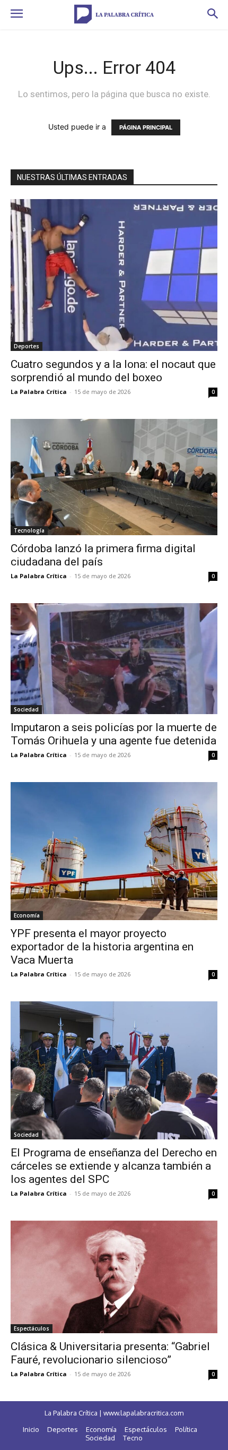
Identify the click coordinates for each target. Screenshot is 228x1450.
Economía (27, 915)
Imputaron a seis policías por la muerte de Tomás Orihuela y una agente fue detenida (114, 734)
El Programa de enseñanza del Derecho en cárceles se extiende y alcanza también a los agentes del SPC (114, 1166)
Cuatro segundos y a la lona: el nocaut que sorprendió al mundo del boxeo (113, 371)
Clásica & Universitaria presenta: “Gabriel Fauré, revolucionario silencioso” (110, 1353)
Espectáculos (31, 1328)
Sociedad (26, 709)
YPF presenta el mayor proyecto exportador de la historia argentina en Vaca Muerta (102, 946)
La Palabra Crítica (39, 392)
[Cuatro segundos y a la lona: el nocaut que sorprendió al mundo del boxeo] (114, 275)
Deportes (26, 346)
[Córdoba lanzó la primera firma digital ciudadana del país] (114, 477)
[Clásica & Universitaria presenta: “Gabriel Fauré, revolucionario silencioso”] (114, 1277)
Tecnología (29, 530)
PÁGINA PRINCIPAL (145, 127)
